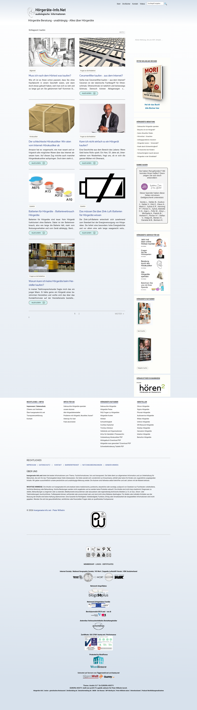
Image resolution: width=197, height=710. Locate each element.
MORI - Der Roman (98, 691)
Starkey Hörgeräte (143, 428)
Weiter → (119, 314)
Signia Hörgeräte (143, 409)
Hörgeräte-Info (38, 691)
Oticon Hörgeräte (143, 406)
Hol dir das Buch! (152, 104)
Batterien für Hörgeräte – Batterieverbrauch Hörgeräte (51, 213)
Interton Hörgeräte (143, 434)
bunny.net (115, 673)
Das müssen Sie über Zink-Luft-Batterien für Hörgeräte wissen (100, 213)
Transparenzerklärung (34, 416)
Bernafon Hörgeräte (144, 437)
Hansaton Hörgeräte (144, 431)
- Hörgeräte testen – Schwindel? (148, 143)
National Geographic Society (83, 571)
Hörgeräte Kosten (106, 416)
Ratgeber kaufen (142, 368)
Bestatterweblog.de (84, 691)
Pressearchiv (119, 434)
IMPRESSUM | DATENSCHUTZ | (40, 465)
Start (118, 4)
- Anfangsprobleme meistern (146, 140)
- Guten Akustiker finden (145, 133)
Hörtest (103, 419)
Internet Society (66, 571)
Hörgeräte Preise (106, 409)
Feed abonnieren (70, 422)
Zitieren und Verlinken (34, 409)
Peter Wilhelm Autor (122, 691)
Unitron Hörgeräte (143, 422)
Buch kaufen (141, 331)
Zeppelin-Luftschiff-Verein (112, 571)
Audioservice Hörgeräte (145, 416)
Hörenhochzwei (136, 691)
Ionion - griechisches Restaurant (54, 691)
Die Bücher (126, 4)
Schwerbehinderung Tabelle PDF (112, 446)
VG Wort (98, 571)
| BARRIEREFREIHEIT (70, 465)
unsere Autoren (69, 409)
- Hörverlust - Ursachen (144, 136)
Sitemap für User (70, 419)
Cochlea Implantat (107, 425)
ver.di (109, 612)
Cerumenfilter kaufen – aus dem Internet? (101, 75)
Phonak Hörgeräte (143, 412)
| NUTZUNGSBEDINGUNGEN (91, 465)
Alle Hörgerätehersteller (72, 412)
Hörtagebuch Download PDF (110, 440)
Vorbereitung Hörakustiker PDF (111, 437)
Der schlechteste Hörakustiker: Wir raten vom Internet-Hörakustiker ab (50, 143)
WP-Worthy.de (110, 691)
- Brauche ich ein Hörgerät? (146, 130)
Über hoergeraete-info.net (36, 412)
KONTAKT (58, 465)
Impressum (31, 406)
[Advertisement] (148, 40)
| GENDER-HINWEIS (110, 465)
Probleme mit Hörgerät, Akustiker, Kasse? (78, 416)
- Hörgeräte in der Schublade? (147, 156)
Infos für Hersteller (107, 434)
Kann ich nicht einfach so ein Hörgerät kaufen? (99, 143)
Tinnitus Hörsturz (106, 428)
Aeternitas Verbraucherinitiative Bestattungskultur (98, 621)
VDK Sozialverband (130, 571)
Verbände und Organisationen (111, 431)
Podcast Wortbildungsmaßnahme (153, 691)
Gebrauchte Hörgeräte (108, 406)
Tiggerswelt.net (103, 673)
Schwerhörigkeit (106, 422)
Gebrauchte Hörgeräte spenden (75, 406)
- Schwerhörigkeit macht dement (148, 153)
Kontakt (135, 4)
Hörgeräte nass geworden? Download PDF (115, 443)
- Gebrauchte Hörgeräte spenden (148, 126)
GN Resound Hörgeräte (145, 425)
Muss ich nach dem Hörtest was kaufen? (50, 75)
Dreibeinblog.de (72, 691)
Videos (142, 4)
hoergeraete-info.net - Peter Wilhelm (49, 510)
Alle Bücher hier (152, 108)
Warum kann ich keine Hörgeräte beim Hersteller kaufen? (51, 283)
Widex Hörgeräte (143, 419)
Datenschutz (41, 406)
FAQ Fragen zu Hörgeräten (109, 412)
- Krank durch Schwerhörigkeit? (147, 146)
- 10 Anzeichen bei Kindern (146, 150)
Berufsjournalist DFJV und (95, 612)
